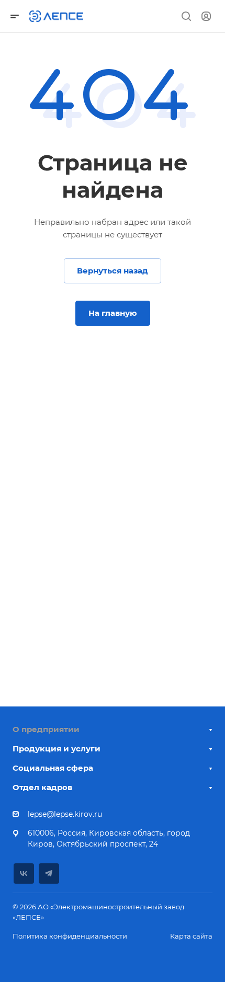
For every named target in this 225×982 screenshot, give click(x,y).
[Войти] (206, 16)
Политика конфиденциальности (70, 936)
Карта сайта (191, 936)
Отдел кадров (42, 787)
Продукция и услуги (56, 748)
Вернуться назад (112, 271)
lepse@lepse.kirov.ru (65, 814)
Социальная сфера (53, 768)
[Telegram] (49, 873)
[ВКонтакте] (24, 873)
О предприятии (46, 729)
